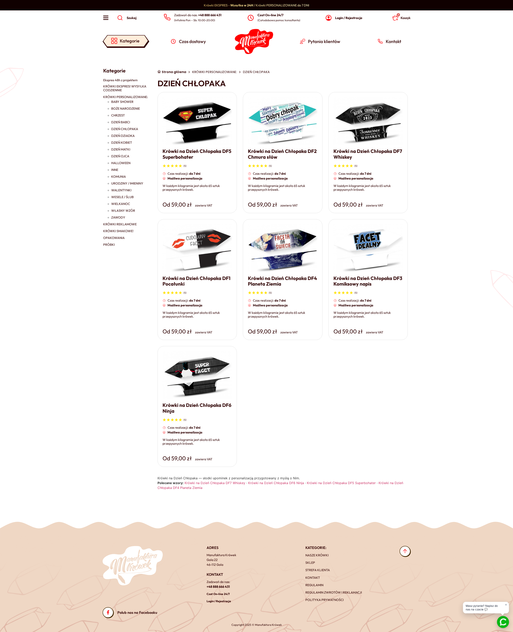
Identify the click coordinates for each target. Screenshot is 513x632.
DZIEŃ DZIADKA (123, 136)
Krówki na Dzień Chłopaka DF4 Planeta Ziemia (282, 281)
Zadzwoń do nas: (197, 15)
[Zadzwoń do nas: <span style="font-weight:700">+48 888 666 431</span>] (167, 17)
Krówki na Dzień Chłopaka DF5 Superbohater (197, 154)
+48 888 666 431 (218, 587)
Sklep (310, 563)
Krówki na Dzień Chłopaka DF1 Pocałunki (196, 281)
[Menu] (106, 18)
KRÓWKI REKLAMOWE (120, 224)
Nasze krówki (317, 555)
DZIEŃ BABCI (120, 122)
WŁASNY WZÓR (123, 211)
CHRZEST (118, 115)
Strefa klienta (317, 570)
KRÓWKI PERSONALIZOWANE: (125, 97)
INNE (114, 170)
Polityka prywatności (324, 600)
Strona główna (174, 72)
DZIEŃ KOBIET (121, 142)
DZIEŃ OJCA (120, 156)
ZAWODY (118, 217)
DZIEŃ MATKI (120, 149)
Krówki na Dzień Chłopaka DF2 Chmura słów (282, 154)
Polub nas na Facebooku (137, 612)
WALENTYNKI (121, 190)
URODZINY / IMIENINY (127, 183)
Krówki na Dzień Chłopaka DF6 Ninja (197, 408)
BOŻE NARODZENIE (125, 108)
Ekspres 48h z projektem (120, 80)
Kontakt (312, 578)
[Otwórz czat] (503, 622)
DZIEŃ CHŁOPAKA (124, 129)
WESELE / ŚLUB (122, 197)
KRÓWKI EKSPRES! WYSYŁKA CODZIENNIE (124, 88)
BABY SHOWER (122, 102)
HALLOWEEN (120, 163)
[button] (486, 607)
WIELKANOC (120, 204)
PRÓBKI (109, 245)
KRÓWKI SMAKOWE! (118, 231)
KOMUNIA (118, 177)
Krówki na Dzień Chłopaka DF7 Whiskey (367, 154)
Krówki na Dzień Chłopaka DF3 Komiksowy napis (367, 281)
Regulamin (314, 585)
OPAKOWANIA (114, 238)
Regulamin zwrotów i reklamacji (333, 592)
